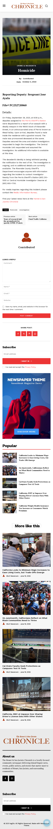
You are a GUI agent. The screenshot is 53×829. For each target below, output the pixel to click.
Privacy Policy (30, 367)
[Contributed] (26, 237)
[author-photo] (4, 576)
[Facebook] (18, 333)
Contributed (28, 79)
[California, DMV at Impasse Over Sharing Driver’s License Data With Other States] (9, 496)
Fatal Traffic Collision (37, 219)
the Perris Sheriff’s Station (34, 121)
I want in (25, 361)
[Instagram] (12, 778)
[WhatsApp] (35, 333)
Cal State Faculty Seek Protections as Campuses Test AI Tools (34, 483)
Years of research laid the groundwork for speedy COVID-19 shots (13, 221)
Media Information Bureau (25, 192)
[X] (23, 333)
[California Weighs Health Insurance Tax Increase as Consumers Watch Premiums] (9, 508)
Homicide (13, 210)
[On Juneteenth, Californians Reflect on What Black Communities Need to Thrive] (9, 470)
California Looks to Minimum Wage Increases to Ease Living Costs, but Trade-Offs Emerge (33, 457)
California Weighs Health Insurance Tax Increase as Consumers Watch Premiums (34, 508)
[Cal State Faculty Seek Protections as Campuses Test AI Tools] (9, 483)
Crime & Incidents (26, 66)
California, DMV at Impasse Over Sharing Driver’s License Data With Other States (33, 495)
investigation (24, 210)
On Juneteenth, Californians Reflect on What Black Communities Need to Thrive (34, 470)
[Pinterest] (29, 333)
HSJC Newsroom (12, 576)
